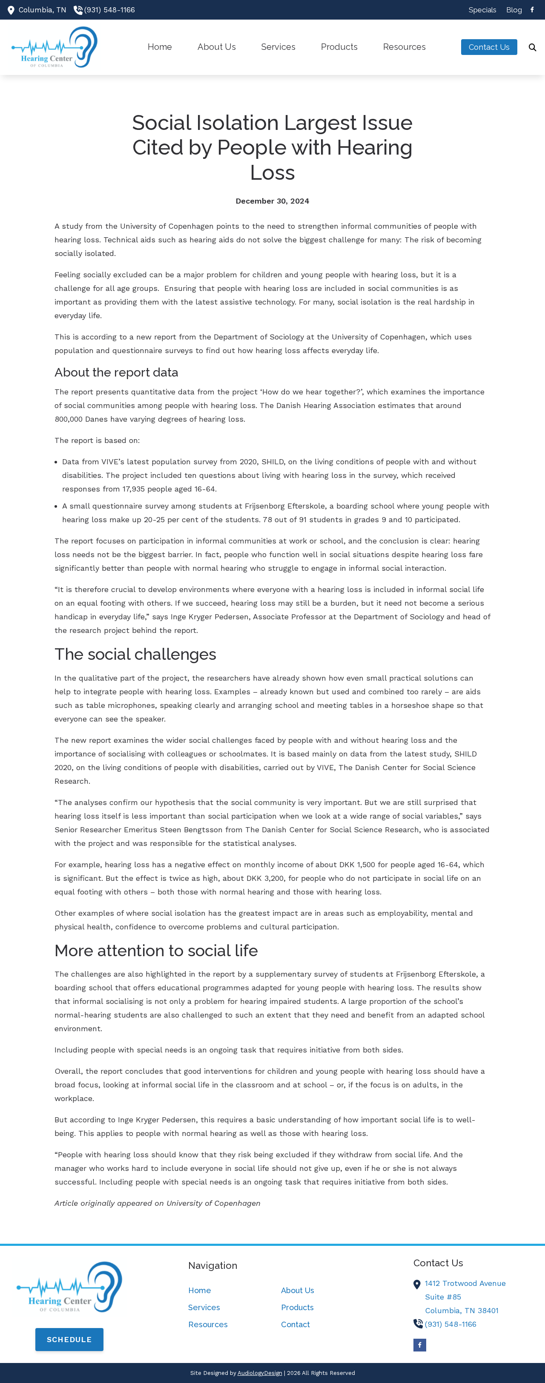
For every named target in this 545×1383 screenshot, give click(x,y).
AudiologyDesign (260, 1373)
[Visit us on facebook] (532, 9)
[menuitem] (483, 10)
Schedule (69, 1339)
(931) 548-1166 (109, 10)
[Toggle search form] (532, 47)
